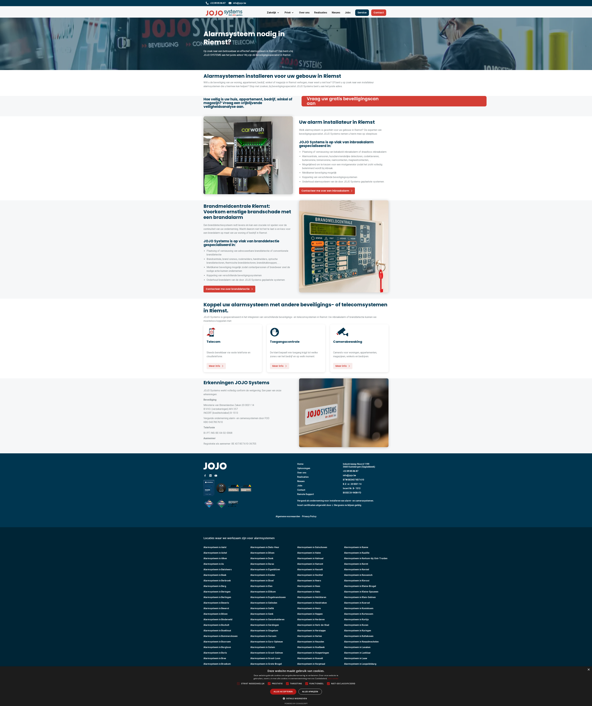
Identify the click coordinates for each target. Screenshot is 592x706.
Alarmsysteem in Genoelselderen (267, 619)
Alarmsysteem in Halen (309, 553)
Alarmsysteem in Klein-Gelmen (360, 597)
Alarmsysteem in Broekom (217, 664)
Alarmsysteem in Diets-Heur (264, 547)
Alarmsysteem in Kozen (356, 625)
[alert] (296, 686)
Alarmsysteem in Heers (309, 580)
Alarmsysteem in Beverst (216, 608)
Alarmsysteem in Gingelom (264, 630)
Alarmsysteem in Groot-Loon (265, 658)
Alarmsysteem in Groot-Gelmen (266, 653)
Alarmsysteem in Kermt (356, 564)
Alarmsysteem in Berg (215, 586)
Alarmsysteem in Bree (215, 658)
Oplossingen (303, 468)
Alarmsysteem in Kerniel (356, 569)
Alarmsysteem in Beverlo (216, 603)
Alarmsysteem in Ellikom (263, 591)
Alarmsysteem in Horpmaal (311, 664)
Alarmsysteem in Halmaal (310, 558)
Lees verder (333, 678)
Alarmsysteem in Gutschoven (312, 547)
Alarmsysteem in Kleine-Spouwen (361, 591)
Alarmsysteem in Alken (215, 558)
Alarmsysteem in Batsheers (218, 569)
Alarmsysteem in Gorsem (263, 636)
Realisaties (303, 477)
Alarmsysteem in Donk (261, 558)
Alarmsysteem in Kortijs (356, 619)
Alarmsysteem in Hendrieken (312, 603)
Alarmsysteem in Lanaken (357, 647)
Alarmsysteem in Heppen (310, 614)
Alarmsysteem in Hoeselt (310, 658)
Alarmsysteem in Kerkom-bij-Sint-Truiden (365, 558)
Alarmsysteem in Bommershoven (221, 636)
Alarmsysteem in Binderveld (218, 619)
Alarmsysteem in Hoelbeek (311, 647)
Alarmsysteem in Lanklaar (357, 653)
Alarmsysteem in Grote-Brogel (266, 664)
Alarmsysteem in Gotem (262, 647)
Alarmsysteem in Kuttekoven (358, 636)
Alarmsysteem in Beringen (217, 591)
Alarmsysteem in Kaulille (356, 553)
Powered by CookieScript (296, 703)
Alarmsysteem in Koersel (357, 603)
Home (300, 464)
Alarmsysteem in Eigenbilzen (265, 569)
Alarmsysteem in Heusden (310, 641)
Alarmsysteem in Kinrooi (356, 580)
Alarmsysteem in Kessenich (358, 575)
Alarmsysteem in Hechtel (310, 575)
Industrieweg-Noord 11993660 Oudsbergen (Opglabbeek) (359, 465)
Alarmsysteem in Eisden (262, 575)
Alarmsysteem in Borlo (215, 653)
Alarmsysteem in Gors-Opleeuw (266, 641)
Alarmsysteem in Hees (308, 586)
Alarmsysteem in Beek (215, 575)
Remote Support (305, 494)
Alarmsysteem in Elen (261, 586)
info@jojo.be (349, 475)
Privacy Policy (309, 516)
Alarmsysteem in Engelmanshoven (268, 597)
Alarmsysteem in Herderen (311, 619)
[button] (273, 12)
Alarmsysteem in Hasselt (310, 569)
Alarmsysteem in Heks (308, 591)
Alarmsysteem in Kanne (356, 547)
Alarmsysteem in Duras (262, 564)
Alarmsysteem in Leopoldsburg (360, 664)
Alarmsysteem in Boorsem (217, 641)
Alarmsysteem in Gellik (262, 608)
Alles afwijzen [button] (310, 691)
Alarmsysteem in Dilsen (262, 553)
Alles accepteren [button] (283, 691)
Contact (379, 12)
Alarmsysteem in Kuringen (357, 630)
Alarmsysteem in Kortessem (358, 614)
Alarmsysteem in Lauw (355, 658)
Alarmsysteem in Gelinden (263, 603)
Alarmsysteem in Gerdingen (264, 625)
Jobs (299, 485)
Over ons (301, 472)
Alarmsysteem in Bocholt (216, 625)
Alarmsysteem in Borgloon (217, 647)
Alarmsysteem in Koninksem (358, 608)
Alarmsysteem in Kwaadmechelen (361, 641)
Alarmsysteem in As (214, 564)
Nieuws (301, 481)
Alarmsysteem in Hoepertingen (313, 653)
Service (362, 12)
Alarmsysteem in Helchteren (311, 597)
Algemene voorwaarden (288, 516)
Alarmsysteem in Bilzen (216, 614)
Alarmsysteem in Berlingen (217, 597)
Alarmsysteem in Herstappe (311, 630)
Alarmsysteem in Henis (309, 608)
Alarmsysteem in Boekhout (217, 630)
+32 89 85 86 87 (350, 471)
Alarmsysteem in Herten (309, 636)
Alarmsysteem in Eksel (262, 580)
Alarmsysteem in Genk (261, 614)
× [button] (588, 670)
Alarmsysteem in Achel (215, 553)
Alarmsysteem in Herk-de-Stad (313, 625)
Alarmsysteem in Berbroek (217, 580)
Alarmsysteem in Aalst (215, 547)
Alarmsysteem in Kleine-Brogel (360, 586)
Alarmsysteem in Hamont (310, 564)
